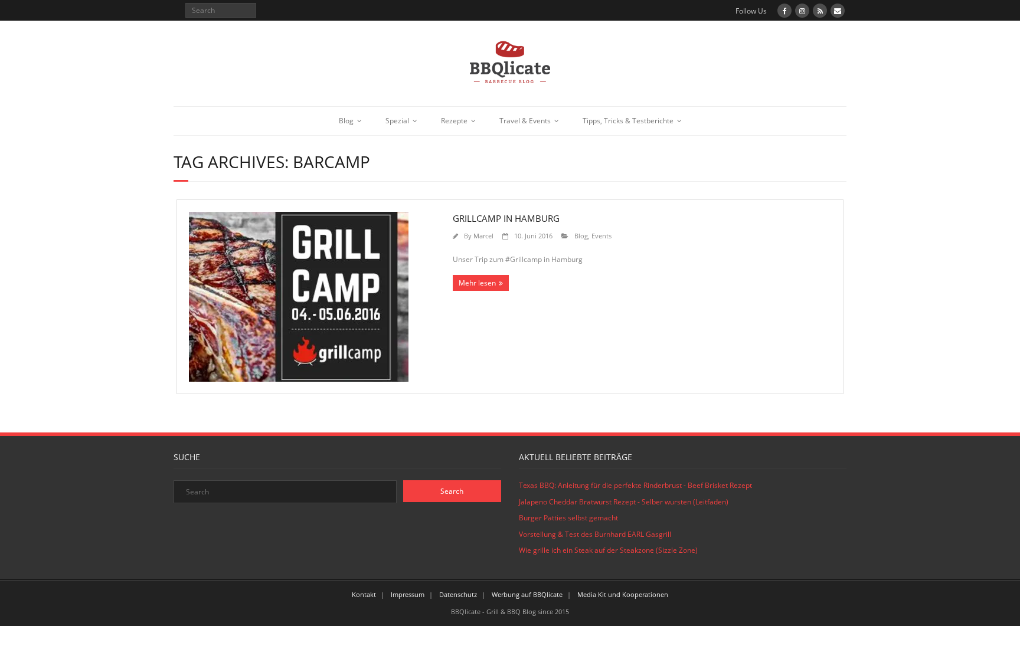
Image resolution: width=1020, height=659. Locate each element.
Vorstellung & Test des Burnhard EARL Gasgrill (595, 534)
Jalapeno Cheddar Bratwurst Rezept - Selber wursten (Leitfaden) (623, 502)
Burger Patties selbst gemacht (568, 518)
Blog (346, 121)
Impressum (407, 594)
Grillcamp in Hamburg (506, 218)
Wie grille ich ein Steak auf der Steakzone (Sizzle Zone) (608, 550)
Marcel (483, 235)
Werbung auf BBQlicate (527, 594)
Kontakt (364, 594)
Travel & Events (525, 121)
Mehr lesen (477, 283)
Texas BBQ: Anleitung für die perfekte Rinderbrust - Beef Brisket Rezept (635, 485)
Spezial (397, 121)
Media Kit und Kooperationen (622, 594)
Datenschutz (458, 594)
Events (601, 235)
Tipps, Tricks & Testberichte (628, 121)
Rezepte (454, 121)
